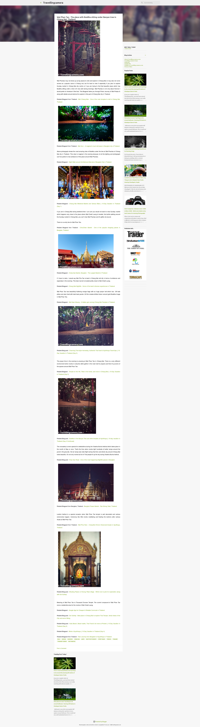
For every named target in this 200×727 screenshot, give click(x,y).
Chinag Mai (77, 639)
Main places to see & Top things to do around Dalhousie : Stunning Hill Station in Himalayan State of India (64, 704)
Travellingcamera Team (131, 61)
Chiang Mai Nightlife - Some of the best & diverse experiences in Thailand (92, 286)
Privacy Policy (128, 66)
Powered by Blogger (101, 721)
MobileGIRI (127, 64)
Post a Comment (61, 648)
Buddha (64, 639)
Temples (109, 639)
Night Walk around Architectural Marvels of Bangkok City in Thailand (90, 162)
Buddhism (70, 639)
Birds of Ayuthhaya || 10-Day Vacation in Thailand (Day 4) (87, 631)
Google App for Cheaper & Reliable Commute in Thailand (87, 610)
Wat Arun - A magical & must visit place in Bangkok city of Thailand (99, 146)
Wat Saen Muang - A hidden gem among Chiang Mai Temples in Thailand (92, 302)
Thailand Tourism (62, 641)
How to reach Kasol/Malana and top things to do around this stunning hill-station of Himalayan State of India (65, 673)
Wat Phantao (71, 641)
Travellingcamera (53, 2)
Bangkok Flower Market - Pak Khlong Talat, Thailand (100, 506)
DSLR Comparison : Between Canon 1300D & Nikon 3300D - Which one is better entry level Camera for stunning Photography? (135, 211)
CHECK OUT (127, 48)
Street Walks (101, 639)
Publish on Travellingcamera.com (133, 65)
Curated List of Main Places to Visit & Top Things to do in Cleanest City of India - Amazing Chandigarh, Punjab (135, 180)
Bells (59, 639)
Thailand (115, 639)
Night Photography (91, 639)
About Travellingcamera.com (132, 59)
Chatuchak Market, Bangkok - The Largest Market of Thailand (88, 273)
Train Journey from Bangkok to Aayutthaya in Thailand (95, 637)
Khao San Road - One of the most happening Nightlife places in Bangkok (92, 460)
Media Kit (127, 62)
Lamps (82, 639)
